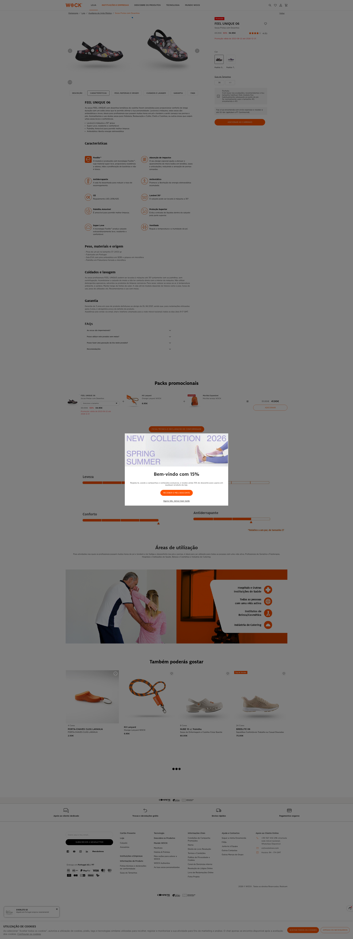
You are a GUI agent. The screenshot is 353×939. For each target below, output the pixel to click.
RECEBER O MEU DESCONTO (176, 493)
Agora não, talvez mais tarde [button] (176, 501)
